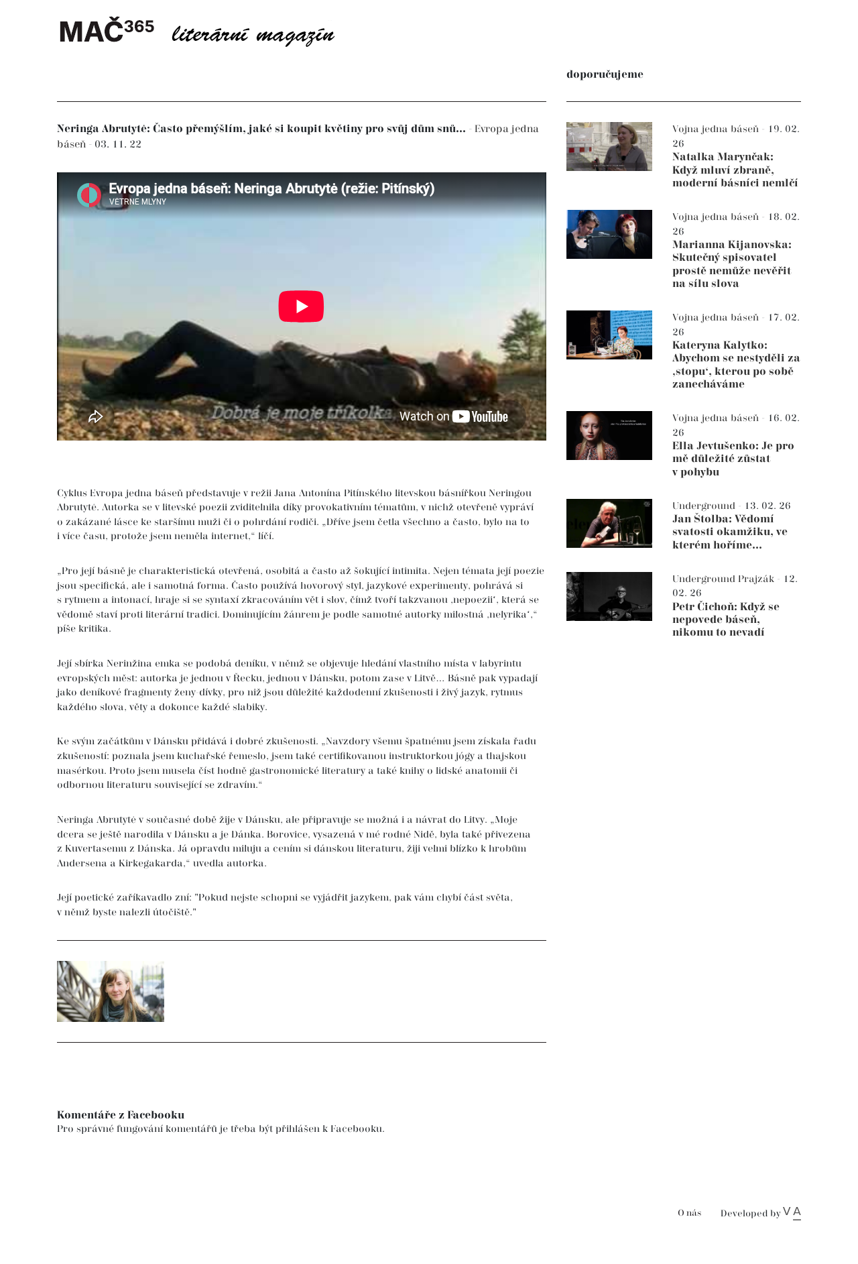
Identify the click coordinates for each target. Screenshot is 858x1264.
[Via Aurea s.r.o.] (792, 1213)
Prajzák (757, 579)
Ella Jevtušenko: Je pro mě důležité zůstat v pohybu (733, 459)
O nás (689, 1213)
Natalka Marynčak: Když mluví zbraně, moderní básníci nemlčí (735, 170)
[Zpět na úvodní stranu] (208, 30)
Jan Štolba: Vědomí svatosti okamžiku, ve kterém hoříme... (730, 532)
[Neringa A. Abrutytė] (110, 991)
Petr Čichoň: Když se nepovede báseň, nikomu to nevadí (726, 619)
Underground (705, 506)
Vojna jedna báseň (716, 129)
